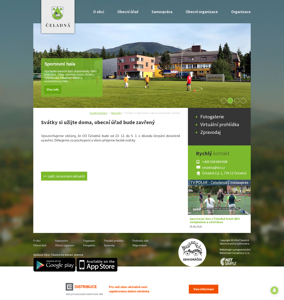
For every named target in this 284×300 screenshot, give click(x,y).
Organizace (241, 11)
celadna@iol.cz (213, 167)
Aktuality (116, 113)
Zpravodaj (210, 132)
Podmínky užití (140, 240)
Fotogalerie (212, 116)
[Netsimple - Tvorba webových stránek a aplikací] (228, 265)
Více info (40, 89)
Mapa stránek (139, 245)
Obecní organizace (202, 11)
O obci (98, 11)
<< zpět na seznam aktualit (64, 176)
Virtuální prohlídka (219, 124)
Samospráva (162, 11)
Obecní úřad (127, 11)
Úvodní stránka (98, 113)
